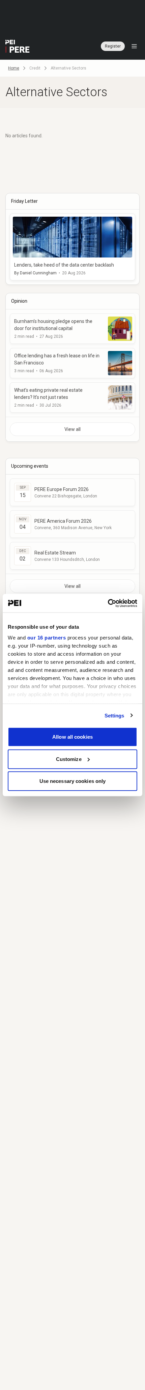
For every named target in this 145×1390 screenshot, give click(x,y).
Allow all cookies (72, 737)
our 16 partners (46, 637)
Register (113, 46)
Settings (114, 715)
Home (13, 68)
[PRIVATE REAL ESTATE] (17, 46)
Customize (69, 759)
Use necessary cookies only (72, 781)
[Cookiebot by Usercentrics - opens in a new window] (107, 603)
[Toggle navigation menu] (134, 46)
